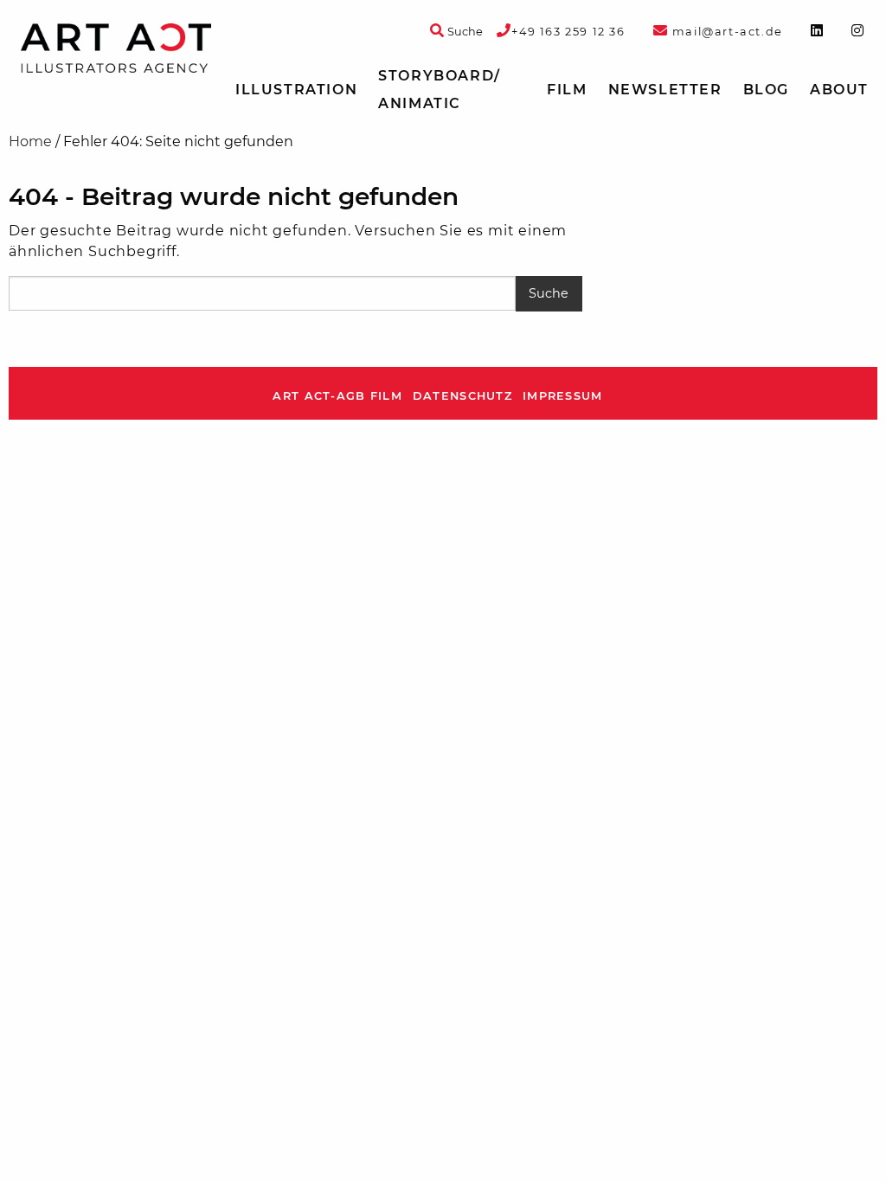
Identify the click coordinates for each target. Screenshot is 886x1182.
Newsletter (665, 89)
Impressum (563, 395)
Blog (766, 89)
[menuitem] (296, 90)
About (839, 89)
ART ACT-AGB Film (337, 395)
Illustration (296, 89)
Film (567, 89)
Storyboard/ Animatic (439, 89)
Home (30, 141)
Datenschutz (462, 395)
